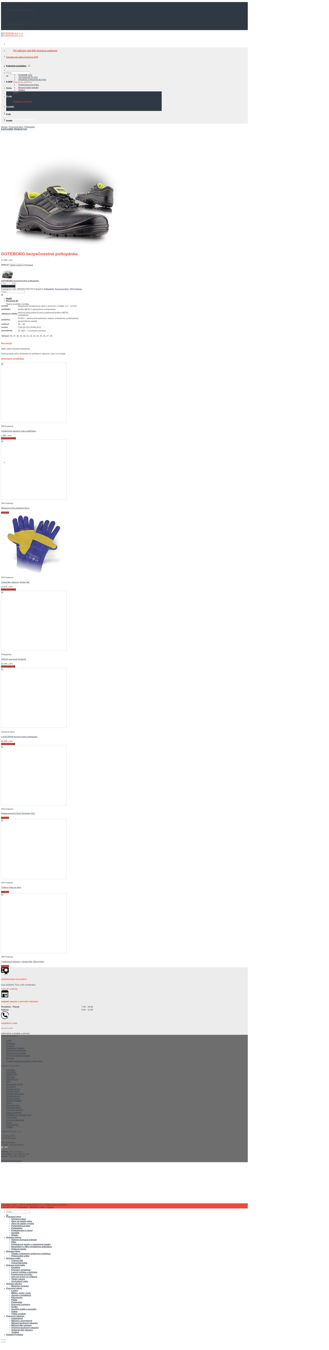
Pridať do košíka (8, 286)
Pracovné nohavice (20, 1304)
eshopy (50, 1207)
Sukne (14, 1311)
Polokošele (16, 1302)
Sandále (15, 1233)
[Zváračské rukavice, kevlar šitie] (34, 573)
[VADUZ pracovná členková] (34, 650)
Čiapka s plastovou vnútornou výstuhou (31, 1254)
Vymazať (29, 265)
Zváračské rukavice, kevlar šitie (15, 582)
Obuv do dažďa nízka (21, 1221)
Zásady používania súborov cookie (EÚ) (24, 1061)
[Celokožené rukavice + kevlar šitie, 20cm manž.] (34, 952)
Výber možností (8, 666)
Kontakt (10, 107)
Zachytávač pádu (19, 1281)
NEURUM (10, 1087)
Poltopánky (29, 127)
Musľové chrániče (20, 1286)
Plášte (14, 1300)
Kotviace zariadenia (20, 1270)
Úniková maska (18, 1249)
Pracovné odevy (13, 1108)
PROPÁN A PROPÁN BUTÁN (32, 80)
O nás (9, 96)
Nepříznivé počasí (14, 1084)
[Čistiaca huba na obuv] (34, 878)
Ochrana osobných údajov (18, 1056)
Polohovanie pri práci (21, 1274)
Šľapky (14, 1235)
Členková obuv (18, 1219)
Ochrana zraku (13, 1098)
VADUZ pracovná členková (13, 659)
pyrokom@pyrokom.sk (11, 1161)
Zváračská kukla (19, 1263)
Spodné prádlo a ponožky (23, 1309)
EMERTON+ (12, 1075)
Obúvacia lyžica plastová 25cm (15, 508)
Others (9, 1103)
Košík (8, 1041)
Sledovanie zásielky (15, 1048)
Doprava (10, 1046)
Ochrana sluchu (13, 1096)
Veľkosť (5, 265)
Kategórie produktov (16, 66)
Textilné (15, 1332)
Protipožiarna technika (28, 85)
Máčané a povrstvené (21, 1321)
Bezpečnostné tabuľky (28, 88)
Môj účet (10, 1058)
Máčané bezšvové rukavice (24, 1323)
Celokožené (17, 1318)
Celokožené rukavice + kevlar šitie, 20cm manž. (22, 962)
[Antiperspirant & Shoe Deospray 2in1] (34, 805)
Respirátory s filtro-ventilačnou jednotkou (31, 1247)
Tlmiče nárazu (18, 1279)
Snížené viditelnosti (15, 1120)
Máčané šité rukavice (21, 1325)
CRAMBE (10, 1070)
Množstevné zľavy (15, 15)
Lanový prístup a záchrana (24, 1272)
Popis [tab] (9, 298)
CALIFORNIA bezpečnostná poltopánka (19, 737)
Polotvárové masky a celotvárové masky (31, 1244)
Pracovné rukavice (14, 1110)
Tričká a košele (18, 1314)
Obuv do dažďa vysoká (22, 1223)
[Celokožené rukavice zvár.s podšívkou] (34, 422)
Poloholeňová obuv (20, 1226)
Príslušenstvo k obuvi (22, 1230)
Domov (4, 127)
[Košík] (84, 462)
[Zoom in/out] (5, 1339)
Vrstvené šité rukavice (22, 1330)
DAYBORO (11, 1072)
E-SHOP (9, 82)
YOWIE (9, 1127)
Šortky (14, 1307)
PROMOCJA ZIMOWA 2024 (18, 1115)
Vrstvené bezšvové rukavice (25, 1328)
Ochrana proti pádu (15, 1094)
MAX (8, 1082)
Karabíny (15, 1267)
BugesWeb (23, 1207)
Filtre (13, 1242)
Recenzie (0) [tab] (12, 301)
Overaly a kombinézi (21, 1295)
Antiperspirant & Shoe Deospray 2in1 (18, 813)
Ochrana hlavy (12, 1091)
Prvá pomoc (11, 1117)
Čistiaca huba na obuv (11, 887)
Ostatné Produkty (14, 1101)
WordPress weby (37, 1207)
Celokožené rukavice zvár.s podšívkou (18, 431)
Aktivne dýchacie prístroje (24, 1240)
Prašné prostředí (13, 1113)
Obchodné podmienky (16, 1050)
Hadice (21, 90)
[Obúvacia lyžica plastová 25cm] (34, 499)
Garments (10, 1077)
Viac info (5, 512)
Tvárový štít (17, 1261)
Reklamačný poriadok (16, 1053)
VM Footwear (76, 289)
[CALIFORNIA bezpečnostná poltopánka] (34, 727)
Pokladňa (10, 1043)
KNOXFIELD (12, 1079)
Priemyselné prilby (20, 1256)
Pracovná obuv (16, 127)
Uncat (9, 1122)
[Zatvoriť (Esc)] (2, 1339)
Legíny (14, 1291)
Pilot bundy (16, 1298)
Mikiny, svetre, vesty (21, 1293)
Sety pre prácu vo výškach (24, 1277)
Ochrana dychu (13, 1089)
